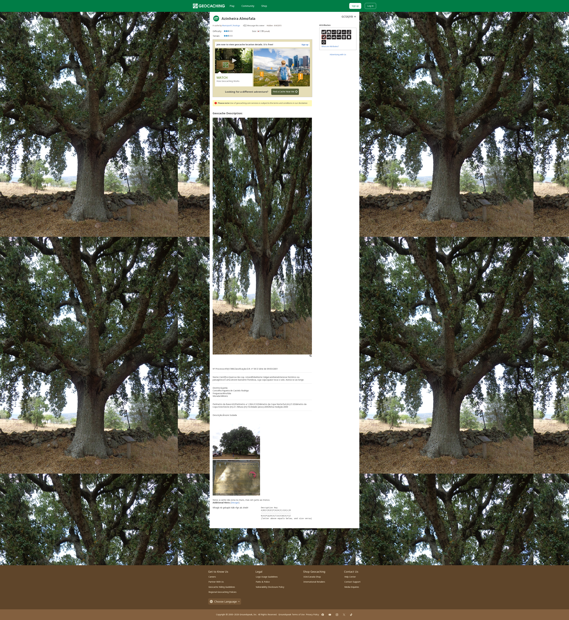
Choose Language (225, 601)
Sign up (355, 5)
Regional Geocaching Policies (222, 592)
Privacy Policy (312, 614)
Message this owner (255, 25)
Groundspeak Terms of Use (291, 614)
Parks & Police (263, 581)
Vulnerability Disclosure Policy (270, 587)
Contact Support (352, 581)
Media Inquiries (351, 587)
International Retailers (314, 581)
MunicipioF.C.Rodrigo (231, 25)
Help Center (350, 576)
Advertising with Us (338, 54)
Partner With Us (216, 581)
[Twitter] (344, 614)
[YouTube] (330, 614)
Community (248, 6)
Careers (212, 576)
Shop (264, 6)
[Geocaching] (209, 6)
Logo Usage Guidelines (267, 576)
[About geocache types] (216, 18)
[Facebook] (323, 614)
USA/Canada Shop (312, 576)
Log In (370, 5)
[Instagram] (337, 614)
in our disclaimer (300, 103)
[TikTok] (351, 614)
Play (232, 6)
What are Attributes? (330, 46)
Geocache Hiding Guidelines (221, 587)
